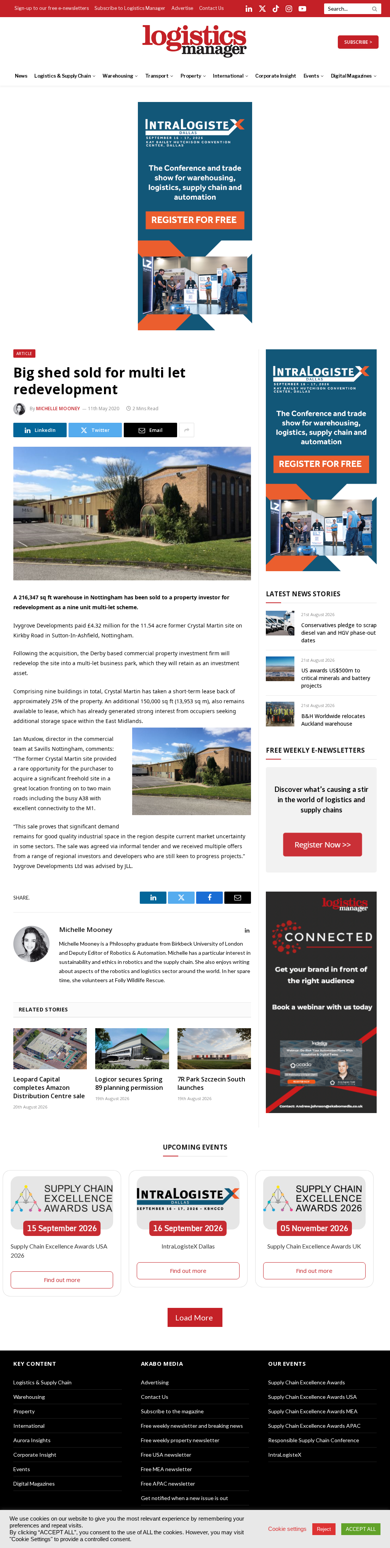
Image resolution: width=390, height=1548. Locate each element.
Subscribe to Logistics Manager (129, 8)
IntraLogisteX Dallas (188, 1246)
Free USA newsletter (166, 1454)
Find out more (62, 1280)
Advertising (155, 1382)
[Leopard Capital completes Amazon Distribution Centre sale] (50, 1049)
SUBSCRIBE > (358, 42)
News (21, 76)
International (228, 76)
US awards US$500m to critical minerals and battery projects (335, 678)
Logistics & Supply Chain (62, 76)
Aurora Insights (32, 1440)
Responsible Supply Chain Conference (313, 1440)
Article (24, 353)
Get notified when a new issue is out (184, 1498)
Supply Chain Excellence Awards (306, 1382)
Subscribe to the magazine (172, 1411)
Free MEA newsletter (166, 1469)
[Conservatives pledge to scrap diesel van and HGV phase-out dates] (280, 623)
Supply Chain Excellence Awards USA (312, 1397)
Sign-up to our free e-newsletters (51, 8)
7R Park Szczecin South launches (211, 1083)
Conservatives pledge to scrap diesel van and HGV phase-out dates (339, 632)
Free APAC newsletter (168, 1483)
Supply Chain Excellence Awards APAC (314, 1425)
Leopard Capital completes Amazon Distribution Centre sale (49, 1087)
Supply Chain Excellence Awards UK (314, 1246)
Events (311, 76)
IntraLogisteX (284, 1454)
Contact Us (211, 8)
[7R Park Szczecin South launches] (214, 1049)
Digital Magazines (351, 76)
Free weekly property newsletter (180, 1440)
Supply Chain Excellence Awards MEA (313, 1411)
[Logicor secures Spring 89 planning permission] (132, 1049)
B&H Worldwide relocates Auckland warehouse (333, 719)
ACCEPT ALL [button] (361, 1529)
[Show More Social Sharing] (186, 430)
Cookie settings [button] (287, 1529)
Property (191, 76)
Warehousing (117, 76)
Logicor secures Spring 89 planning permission (129, 1083)
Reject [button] (324, 1529)
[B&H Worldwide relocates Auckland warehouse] (280, 714)
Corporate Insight (275, 76)
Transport (156, 76)
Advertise (182, 8)
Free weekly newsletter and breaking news (192, 1425)
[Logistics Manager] (195, 41)
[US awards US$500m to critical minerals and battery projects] (280, 668)
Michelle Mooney (58, 408)
